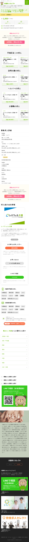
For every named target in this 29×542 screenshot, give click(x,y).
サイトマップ (18, 474)
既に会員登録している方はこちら (14, 45)
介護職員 (22, 295)
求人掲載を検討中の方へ (6, 473)
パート (23, 292)
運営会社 (13, 474)
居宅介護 (4, 298)
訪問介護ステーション (13, 298)
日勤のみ (17, 292)
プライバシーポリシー (6, 474)
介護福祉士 (4, 292)
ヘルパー (11, 295)
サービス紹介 (15, 473)
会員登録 (18, 464)
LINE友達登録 (14, 277)
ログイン (10, 464)
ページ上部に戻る (14, 239)
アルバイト (4, 295)
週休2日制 (11, 292)
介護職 (16, 295)
